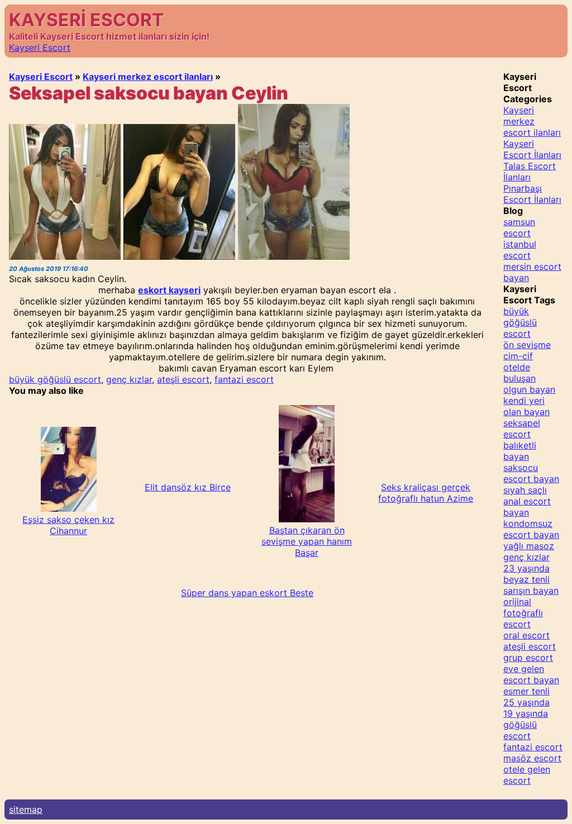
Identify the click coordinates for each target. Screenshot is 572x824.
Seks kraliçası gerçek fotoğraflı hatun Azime (425, 493)
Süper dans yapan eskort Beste (247, 592)
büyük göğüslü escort (55, 379)
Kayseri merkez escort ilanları (148, 76)
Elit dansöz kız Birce (188, 487)
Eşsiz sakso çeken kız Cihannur (68, 525)
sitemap (25, 809)
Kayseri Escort (39, 47)
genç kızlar (129, 379)
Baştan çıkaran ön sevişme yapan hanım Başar (306, 541)
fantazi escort (244, 379)
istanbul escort (519, 250)
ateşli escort (183, 379)
